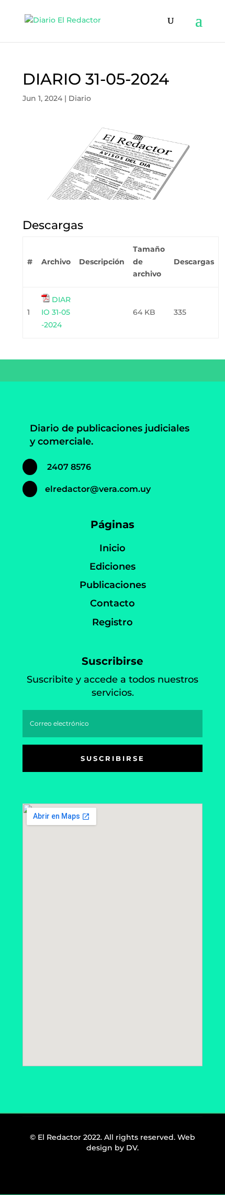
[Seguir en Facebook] (83, 1176)
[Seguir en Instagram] (106, 1176)
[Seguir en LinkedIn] (129, 1176)
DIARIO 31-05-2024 (56, 312)
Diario (80, 98)
